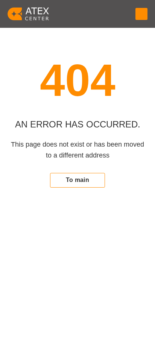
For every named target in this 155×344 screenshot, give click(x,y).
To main (77, 180)
